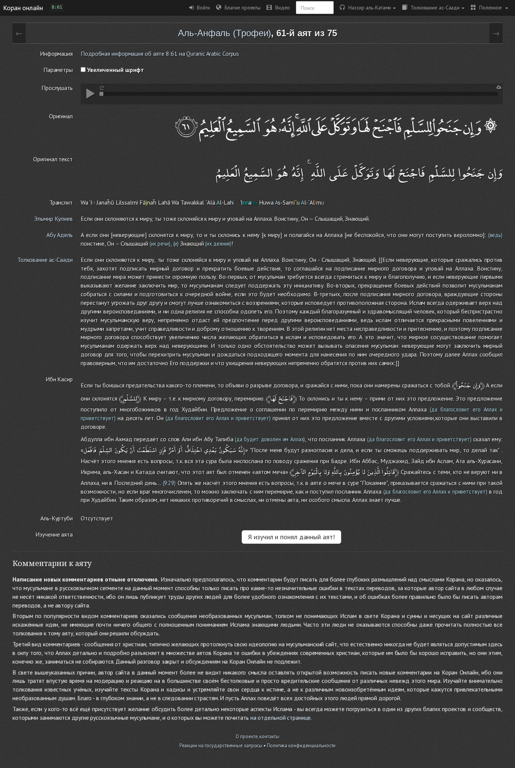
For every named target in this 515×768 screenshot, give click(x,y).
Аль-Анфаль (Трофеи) (224, 33)
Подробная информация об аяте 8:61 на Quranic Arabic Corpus (160, 53)
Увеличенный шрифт (115, 69)
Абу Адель (59, 235)
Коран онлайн (23, 7)
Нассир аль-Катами (368, 7)
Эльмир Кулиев (53, 218)
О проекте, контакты (257, 736)
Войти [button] (202, 7)
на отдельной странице (280, 717)
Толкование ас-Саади (433, 7)
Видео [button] (281, 7)
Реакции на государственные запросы (221, 745)
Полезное (489, 7)
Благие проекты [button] (241, 7)
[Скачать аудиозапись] (499, 87)
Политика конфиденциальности (301, 745)
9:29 (169, 483)
